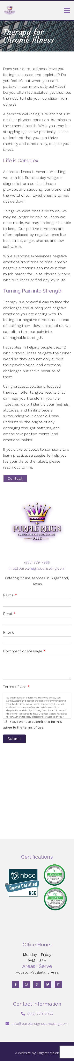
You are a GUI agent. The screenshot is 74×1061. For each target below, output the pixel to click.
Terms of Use (16, 686)
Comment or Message (24, 651)
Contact (15, 478)
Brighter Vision (48, 1053)
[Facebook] (15, 984)
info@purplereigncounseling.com (37, 568)
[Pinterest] (37, 984)
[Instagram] (26, 984)
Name (10, 595)
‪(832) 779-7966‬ (37, 562)
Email (9, 613)
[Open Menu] (67, 10)
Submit (14, 739)
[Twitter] (47, 984)
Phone (8, 632)
